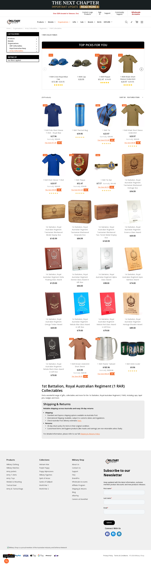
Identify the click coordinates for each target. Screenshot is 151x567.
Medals (10, 41)
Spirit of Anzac (44, 478)
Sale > (83, 22)
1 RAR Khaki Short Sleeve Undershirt (127, 77)
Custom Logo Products (87, 13)
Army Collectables (16, 51)
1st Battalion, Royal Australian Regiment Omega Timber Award (53, 322)
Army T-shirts (11, 475)
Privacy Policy (108, 555)
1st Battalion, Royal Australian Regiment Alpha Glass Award (106, 277)
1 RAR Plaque (104, 76)
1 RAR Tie (106, 130)
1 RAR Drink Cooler (132, 364)
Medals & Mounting (14, 482)
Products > (41, 22)
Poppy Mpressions (46, 471)
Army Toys (10, 478)
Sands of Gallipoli (45, 482)
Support (107, 13)
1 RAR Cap (81, 76)
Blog (74, 492)
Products (11, 38)
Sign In (99, 13)
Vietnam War (44, 464)
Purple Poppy (44, 468)
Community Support (119, 13)
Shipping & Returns (79, 489)
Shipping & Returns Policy (90, 434)
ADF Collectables (16, 46)
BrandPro (75, 478)
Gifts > (75, 22)
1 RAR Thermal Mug (80, 130)
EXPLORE (107, 22)
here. (80, 420)
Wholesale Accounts (80, 482)
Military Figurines (45, 475)
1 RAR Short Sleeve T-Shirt (53, 180)
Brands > (91, 22)
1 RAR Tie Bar (106, 180)
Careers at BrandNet (80, 499)
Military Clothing (12, 464)
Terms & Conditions (121, 555)
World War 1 (44, 485)
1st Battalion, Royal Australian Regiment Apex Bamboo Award (132, 277)
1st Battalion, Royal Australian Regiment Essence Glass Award (132, 229)
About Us (75, 464)
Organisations (13, 43)
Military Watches (12, 468)
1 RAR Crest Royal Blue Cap (58, 77)
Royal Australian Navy (18, 48)
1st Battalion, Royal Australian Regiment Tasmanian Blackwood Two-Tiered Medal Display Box (106, 232)
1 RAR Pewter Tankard (106, 364)
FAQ (73, 475)
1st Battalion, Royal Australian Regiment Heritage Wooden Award (132, 322)
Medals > (51, 22)
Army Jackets (11, 471)
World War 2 (44, 489)
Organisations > (64, 22)
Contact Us (76, 468)
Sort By (123, 97)
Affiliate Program (78, 485)
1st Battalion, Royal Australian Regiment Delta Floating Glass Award (53, 277)
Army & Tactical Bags (14, 489)
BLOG (99, 22)
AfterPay (75, 495)
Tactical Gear (11, 485)
